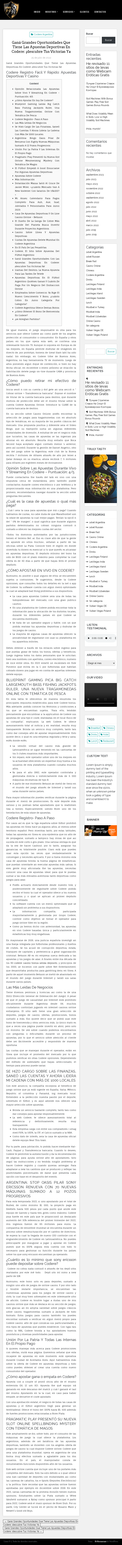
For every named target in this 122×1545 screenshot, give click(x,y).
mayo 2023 (92, 184)
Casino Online (93, 266)
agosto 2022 (92, 202)
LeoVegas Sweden (95, 298)
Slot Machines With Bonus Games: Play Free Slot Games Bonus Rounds (99, 102)
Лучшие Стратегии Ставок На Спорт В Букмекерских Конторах (100, 86)
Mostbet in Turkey (95, 307)
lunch (89, 302)
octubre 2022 (93, 193)
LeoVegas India (94, 289)
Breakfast (95, 728)
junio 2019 (91, 234)
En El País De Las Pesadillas (31, 247)
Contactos (100, 11)
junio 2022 (91, 211)
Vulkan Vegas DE (94, 330)
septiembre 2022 (95, 197)
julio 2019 (91, 230)
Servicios (68, 11)
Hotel (105, 734)
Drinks (89, 279)
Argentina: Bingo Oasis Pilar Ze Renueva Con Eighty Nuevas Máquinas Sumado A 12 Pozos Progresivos (37, 142)
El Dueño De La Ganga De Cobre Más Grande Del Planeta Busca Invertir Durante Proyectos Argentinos (37, 225)
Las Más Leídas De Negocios (31, 122)
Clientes (84, 11)
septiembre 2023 (95, 174)
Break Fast (91, 261)
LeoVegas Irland (94, 293)
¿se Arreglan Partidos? (27, 319)
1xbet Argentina (94, 252)
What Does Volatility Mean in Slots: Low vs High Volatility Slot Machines (99, 117)
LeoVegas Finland (95, 284)
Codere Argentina (43, 34)
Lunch (94, 741)
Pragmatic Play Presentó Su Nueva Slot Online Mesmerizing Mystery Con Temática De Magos (37, 161)
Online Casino (93, 321)
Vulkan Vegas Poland (97, 335)
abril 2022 (91, 220)
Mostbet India (93, 312)
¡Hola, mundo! (93, 128)
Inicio (37, 11)
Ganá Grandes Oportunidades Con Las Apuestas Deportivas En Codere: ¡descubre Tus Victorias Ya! (37, 262)
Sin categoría (92, 325)
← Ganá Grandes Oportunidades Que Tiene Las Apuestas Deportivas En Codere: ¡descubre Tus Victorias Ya (40, 1523)
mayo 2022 (92, 216)
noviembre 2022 (94, 188)
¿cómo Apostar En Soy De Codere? (34, 100)
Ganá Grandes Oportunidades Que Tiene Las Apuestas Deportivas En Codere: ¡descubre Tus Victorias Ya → (39, 1530)
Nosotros (50, 11)
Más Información (25, 179)
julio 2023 (91, 179)
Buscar (89, 34)
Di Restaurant (100, 1541)
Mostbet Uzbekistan (96, 316)
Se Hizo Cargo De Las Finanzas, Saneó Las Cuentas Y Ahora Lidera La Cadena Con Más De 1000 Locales (37, 130)
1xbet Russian (93, 256)
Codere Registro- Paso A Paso (31, 119)
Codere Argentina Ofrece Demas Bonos (37, 307)
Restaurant (108, 741)
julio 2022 (91, 207)
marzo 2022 (92, 225)
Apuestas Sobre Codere (28, 175)
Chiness (90, 270)
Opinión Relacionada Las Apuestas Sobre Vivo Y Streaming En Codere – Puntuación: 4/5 (37, 93)
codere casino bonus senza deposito (35, 963)
